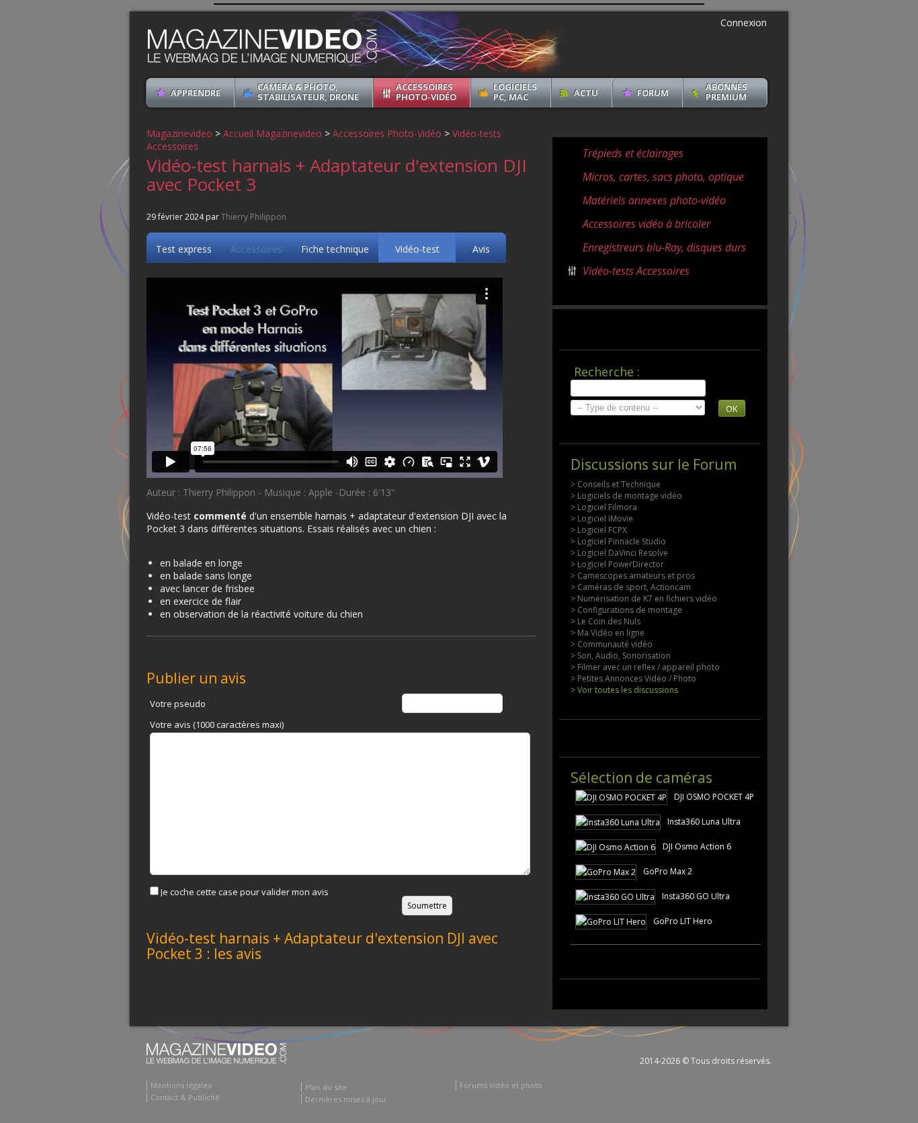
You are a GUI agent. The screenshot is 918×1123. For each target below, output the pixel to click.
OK (732, 409)
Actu (586, 93)
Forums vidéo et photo (501, 1085)
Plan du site (326, 1087)
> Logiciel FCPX (599, 530)
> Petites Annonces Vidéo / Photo (633, 678)
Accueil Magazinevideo (272, 133)
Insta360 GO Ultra (696, 896)
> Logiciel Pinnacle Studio (618, 541)
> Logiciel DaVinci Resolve (619, 552)
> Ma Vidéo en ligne (607, 632)
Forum (653, 93)
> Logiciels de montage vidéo (626, 495)
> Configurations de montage (626, 610)
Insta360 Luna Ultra (704, 821)
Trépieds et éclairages (633, 153)
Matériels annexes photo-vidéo (654, 200)
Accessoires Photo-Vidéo (426, 92)
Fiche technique (335, 249)
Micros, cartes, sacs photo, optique (663, 176)
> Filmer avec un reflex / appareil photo (645, 667)
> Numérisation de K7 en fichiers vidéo (644, 598)
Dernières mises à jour (346, 1099)
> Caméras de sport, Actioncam (631, 587)
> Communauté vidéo (612, 644)
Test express (184, 249)
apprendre (195, 93)
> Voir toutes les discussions (624, 690)
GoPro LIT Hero (682, 921)
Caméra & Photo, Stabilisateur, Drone (308, 92)
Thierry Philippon (253, 216)
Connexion (743, 22)
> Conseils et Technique (616, 484)
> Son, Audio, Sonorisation (621, 655)
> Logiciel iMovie (602, 518)
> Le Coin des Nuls (605, 621)
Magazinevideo (179, 133)
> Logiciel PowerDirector (617, 564)
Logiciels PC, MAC (515, 92)
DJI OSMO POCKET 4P (714, 796)
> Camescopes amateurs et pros (633, 575)
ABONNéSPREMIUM (726, 92)
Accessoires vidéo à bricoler (646, 223)
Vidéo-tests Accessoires (636, 270)
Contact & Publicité (185, 1097)
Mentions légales (181, 1085)
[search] (638, 388)
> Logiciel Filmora (604, 507)
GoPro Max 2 (667, 871)
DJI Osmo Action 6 (697, 846)
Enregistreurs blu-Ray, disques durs (664, 247)
